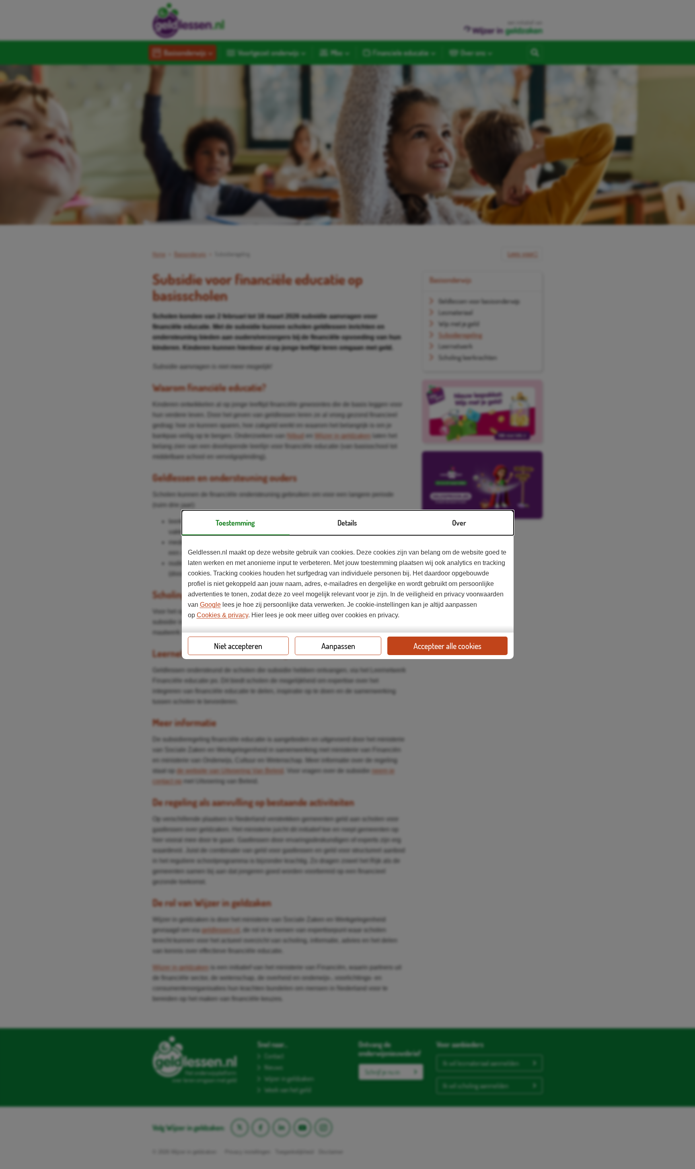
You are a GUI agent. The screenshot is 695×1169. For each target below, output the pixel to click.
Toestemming (235, 522)
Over (459, 522)
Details (347, 522)
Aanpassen (338, 646)
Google (210, 604)
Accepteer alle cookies (447, 646)
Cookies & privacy (222, 615)
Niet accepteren (238, 646)
